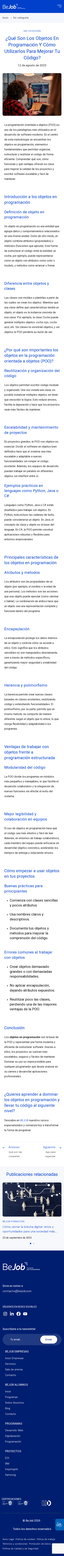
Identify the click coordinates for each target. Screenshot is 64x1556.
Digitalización (12, 1436)
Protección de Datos (40, 1544)
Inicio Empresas (14, 1358)
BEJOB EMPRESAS (17, 1351)
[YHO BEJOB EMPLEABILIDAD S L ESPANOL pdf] (23, 1503)
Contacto (10, 1375)
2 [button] (33, 1243)
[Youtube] (25, 1313)
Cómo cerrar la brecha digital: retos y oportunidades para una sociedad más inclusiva (29, 1232)
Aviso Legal (8, 1539)
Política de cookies (25, 1539)
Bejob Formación (13, 1221)
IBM (7, 1464)
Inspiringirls (11, 1469)
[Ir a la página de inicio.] (14, 5)
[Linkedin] (11, 1313)
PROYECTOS (13, 1451)
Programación (13, 1442)
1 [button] (30, 1243)
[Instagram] (5, 1313)
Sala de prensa (14, 1369)
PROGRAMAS (13, 1423)
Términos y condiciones (15, 1544)
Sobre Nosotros (14, 1403)
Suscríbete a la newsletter (19, 1329)
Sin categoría (21, 18)
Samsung (10, 1475)
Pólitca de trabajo (46, 1539)
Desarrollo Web (14, 1430)
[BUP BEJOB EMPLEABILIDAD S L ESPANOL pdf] (8, 1503)
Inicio (5, 18)
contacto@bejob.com (17, 1291)
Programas (11, 1397)
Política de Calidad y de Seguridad (20, 1549)
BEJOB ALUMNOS (16, 1384)
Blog (7, 1408)
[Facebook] (18, 1313)
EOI (7, 1458)
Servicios (10, 1364)
